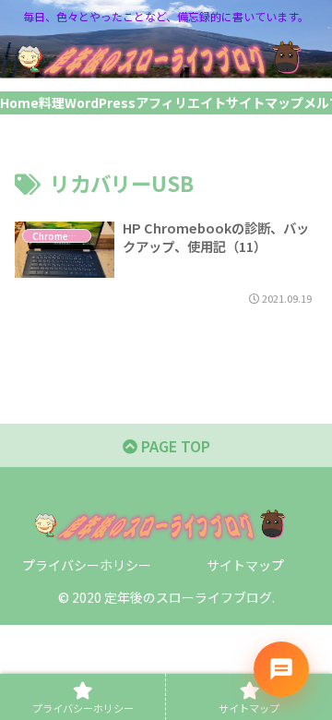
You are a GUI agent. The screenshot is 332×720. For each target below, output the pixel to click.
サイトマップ (245, 565)
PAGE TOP (173, 446)
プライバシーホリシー (86, 565)
